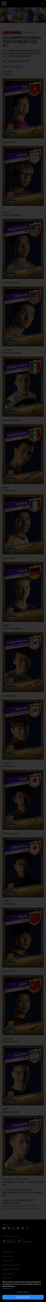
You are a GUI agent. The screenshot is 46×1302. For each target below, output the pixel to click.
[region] (23, 1290)
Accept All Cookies (22, 1297)
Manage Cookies (23, 1292)
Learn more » (6, 1288)
